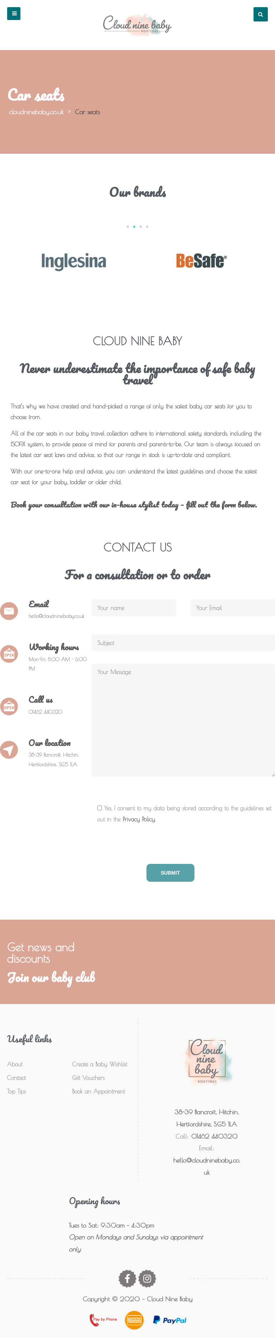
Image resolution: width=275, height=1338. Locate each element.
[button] (13, 13)
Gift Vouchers (88, 1077)
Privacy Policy (139, 819)
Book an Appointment (98, 1091)
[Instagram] (147, 1279)
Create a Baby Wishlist (99, 1064)
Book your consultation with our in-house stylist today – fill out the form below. (134, 504)
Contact (16, 1077)
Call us (41, 699)
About (15, 1064)
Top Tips (16, 1091)
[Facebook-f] (127, 1279)
